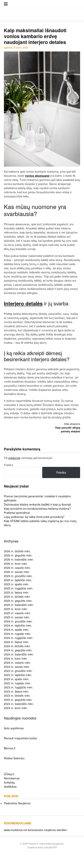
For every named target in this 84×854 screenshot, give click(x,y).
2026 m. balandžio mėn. (19, 559)
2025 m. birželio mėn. (17, 596)
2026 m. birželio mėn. (17, 551)
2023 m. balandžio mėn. (19, 704)
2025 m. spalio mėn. (16, 584)
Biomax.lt (9, 748)
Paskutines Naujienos (17, 803)
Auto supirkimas (14, 728)
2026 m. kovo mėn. (16, 563)
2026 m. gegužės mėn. (18, 555)
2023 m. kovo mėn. (16, 708)
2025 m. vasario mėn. (17, 613)
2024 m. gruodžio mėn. (18, 621)
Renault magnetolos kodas (20, 738)
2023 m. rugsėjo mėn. (17, 683)
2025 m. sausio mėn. (17, 617)
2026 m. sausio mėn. (17, 572)
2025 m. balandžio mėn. (19, 605)
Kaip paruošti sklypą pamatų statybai (67, 427)
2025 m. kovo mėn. (16, 609)
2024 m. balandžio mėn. (19, 654)
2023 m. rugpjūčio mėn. (18, 687)
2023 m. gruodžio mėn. (18, 671)
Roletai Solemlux (14, 758)
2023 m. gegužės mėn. (18, 700)
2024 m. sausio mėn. (17, 667)
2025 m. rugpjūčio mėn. (18, 588)
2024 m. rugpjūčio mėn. (18, 638)
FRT (55, 847)
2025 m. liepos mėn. (16, 592)
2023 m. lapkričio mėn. (18, 675)
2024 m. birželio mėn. (17, 646)
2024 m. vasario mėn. (17, 662)
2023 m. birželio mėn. (17, 695)
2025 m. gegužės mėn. (18, 601)
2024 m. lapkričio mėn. (18, 625)
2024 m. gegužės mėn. (18, 650)
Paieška (8, 465)
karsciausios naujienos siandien (47, 830)
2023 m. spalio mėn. (16, 679)
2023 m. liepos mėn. (16, 691)
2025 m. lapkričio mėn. (18, 580)
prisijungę (14, 458)
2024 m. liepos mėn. (16, 642)
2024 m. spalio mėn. (16, 629)
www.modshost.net (15, 830)
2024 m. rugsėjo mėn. (17, 634)
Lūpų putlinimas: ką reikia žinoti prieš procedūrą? (34, 517)
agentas (8, 47)
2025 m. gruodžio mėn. (18, 576)
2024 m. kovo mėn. (16, 658)
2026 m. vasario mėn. (17, 568)
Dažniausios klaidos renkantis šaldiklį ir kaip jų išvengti (37, 504)
